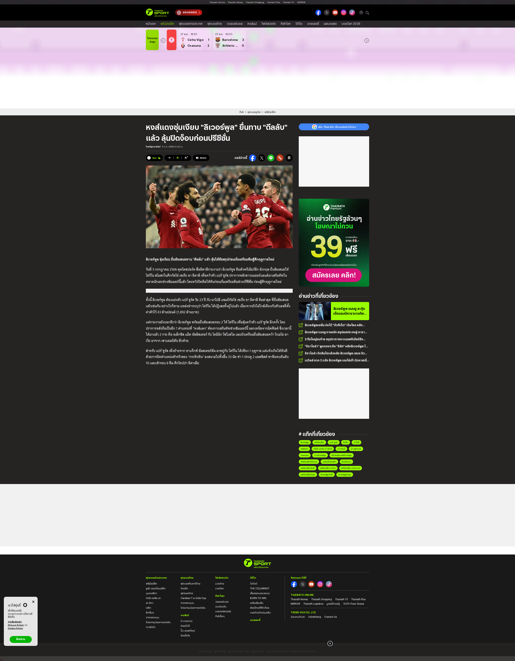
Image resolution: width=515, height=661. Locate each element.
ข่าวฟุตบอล (356, 449)
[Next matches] (366, 39)
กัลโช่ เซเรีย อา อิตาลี (323, 449)
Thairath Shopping (255, 2)
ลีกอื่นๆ (150, 612)
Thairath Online (217, 2)
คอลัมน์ (252, 23)
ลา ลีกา (149, 602)
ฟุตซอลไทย (187, 593)
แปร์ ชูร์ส (334, 442)
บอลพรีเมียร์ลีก (329, 461)
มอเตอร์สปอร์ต (223, 611)
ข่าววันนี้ (341, 449)
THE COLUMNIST (259, 588)
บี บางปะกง (186, 621)
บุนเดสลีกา (151, 593)
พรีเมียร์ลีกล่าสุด (308, 474)
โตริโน (345, 442)
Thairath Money (235, 2)
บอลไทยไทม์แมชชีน (260, 612)
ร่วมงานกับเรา (298, 616)
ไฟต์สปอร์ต (269, 23)
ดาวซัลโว (150, 627)
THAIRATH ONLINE (302, 594)
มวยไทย (219, 583)
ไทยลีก (184, 588)
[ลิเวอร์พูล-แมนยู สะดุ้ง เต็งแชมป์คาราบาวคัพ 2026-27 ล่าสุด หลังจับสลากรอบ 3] (315, 311)
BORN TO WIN (258, 598)
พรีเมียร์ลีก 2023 (328, 468)
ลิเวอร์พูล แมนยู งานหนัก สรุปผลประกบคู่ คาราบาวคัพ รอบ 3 (335, 332)
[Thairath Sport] (157, 12)
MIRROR (301, 2)
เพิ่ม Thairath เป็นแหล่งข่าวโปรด (337, 126)
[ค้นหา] (367, 12)
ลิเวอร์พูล (305, 442)
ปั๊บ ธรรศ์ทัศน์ (188, 630)
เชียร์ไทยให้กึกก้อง (259, 607)
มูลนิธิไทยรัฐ (333, 603)
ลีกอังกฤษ (346, 461)
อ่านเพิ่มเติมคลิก (16, 623)
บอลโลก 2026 (351, 23)
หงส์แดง (304, 449)
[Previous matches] (163, 39)
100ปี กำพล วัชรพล (353, 603)
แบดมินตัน (220, 606)
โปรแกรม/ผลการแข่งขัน (158, 622)
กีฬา (241, 112)
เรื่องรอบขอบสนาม (260, 593)
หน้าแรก (151, 23)
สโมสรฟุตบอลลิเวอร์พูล (342, 455)
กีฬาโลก (286, 23)
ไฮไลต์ (253, 583)
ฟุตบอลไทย (214, 23)
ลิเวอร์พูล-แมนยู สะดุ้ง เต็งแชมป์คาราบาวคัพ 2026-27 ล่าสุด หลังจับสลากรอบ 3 (349, 311)
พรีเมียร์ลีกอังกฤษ (309, 461)
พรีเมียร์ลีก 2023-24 (350, 468)
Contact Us (330, 616)
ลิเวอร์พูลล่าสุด (344, 474)
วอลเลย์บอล (235, 23)
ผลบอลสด (190, 12)
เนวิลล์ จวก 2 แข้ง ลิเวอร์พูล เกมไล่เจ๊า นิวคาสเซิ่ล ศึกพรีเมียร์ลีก (337, 360)
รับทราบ (20, 639)
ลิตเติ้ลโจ (185, 635)
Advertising (314, 616)
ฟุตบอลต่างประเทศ (191, 23)
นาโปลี (356, 442)
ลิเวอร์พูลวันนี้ (327, 474)
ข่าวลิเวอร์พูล (320, 455)
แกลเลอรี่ (313, 23)
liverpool (305, 455)
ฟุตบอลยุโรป (254, 112)
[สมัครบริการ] (334, 243)
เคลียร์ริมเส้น (256, 602)
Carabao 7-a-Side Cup (193, 598)
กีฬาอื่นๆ (220, 616)
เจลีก (148, 607)
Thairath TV (288, 2)
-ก (169, 157)
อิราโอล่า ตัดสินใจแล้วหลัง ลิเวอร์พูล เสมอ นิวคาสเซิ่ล (335, 353)
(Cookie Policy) (15, 628)
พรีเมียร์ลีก (167, 23)
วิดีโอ (299, 23)
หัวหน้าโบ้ (185, 625)
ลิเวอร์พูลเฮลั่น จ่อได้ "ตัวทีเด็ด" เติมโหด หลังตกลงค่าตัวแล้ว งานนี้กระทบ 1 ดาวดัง (334, 325)
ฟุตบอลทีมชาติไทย (190, 583)
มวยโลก (219, 588)
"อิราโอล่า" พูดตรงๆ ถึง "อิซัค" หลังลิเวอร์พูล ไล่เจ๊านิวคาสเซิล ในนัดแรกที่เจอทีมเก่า (336, 346)
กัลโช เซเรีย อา (153, 598)
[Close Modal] (33, 601)
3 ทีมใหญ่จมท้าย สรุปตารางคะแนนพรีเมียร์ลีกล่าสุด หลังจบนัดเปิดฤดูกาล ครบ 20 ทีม (334, 339)
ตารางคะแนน (152, 617)
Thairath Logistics (313, 603)
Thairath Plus (273, 2)
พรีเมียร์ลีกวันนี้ (307, 468)
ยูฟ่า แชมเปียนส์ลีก (156, 588)
